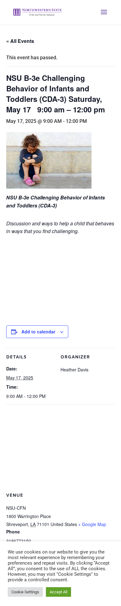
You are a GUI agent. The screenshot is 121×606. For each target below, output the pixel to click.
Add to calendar (38, 331)
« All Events (20, 40)
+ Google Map (92, 524)
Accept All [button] (58, 592)
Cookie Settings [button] (25, 592)
